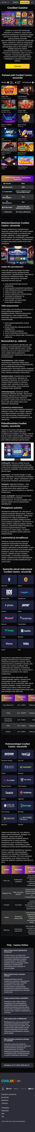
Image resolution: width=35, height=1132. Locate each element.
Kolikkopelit (27, 82)
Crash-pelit (19, 82)
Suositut (3, 82)
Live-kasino (12, 82)
